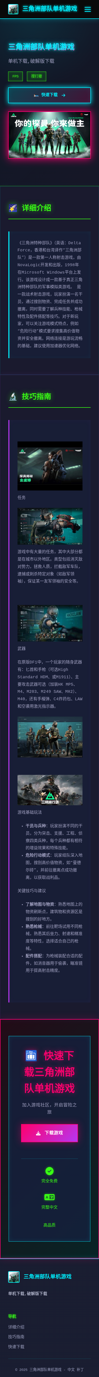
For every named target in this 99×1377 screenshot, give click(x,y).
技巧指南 (16, 1337)
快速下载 (16, 1347)
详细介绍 (16, 1327)
